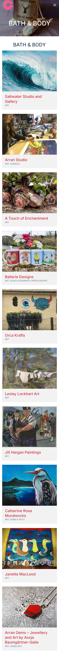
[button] (55, 5)
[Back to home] (8, 5)
